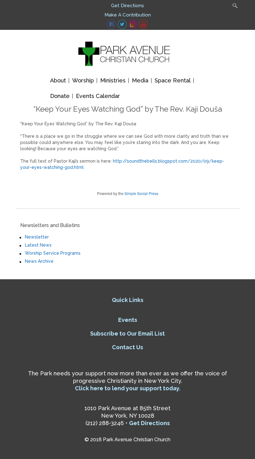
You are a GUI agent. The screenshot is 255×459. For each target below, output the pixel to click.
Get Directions (127, 5)
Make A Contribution (127, 15)
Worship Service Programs (53, 253)
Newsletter (37, 236)
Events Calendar (98, 96)
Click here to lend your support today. (127, 388)
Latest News (38, 245)
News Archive (39, 261)
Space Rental (173, 80)
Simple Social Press (141, 193)
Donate (60, 96)
